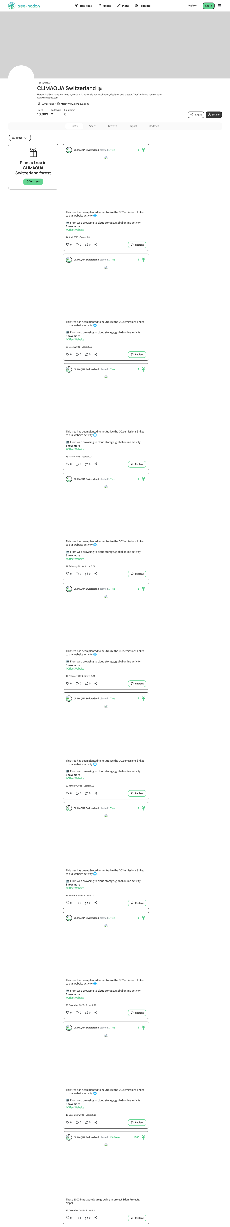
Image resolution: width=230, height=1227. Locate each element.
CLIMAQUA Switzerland (86, 150)
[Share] (96, 244)
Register (192, 5)
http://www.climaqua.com (75, 104)
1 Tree (111, 150)
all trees (17, 138)
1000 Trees (114, 1137)
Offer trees (33, 182)
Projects (145, 5)
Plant (125, 5)
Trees (74, 126)
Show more (73, 226)
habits (107, 5)
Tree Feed (86, 5)
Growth (112, 126)
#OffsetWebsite (75, 230)
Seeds (92, 126)
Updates (154, 126)
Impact (133, 126)
